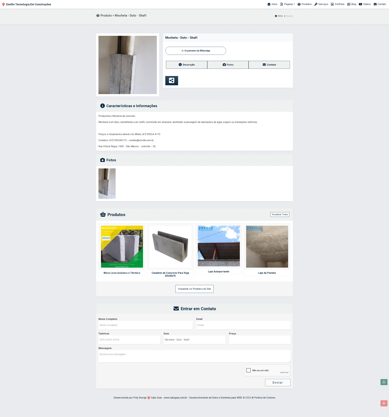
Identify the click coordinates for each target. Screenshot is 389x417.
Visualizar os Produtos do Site (194, 288)
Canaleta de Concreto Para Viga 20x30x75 (170, 274)
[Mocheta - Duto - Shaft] (127, 64)
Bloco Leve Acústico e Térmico (122, 272)
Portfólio (339, 4)
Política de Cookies (264, 397)
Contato (381, 4)
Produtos (306, 4)
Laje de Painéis (267, 272)
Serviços (323, 4)
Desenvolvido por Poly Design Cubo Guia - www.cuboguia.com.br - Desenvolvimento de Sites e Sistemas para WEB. (178, 397)
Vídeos (366, 4)
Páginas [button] (288, 4)
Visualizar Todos (280, 214)
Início (274, 4)
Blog (353, 4)
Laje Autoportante (218, 271)
